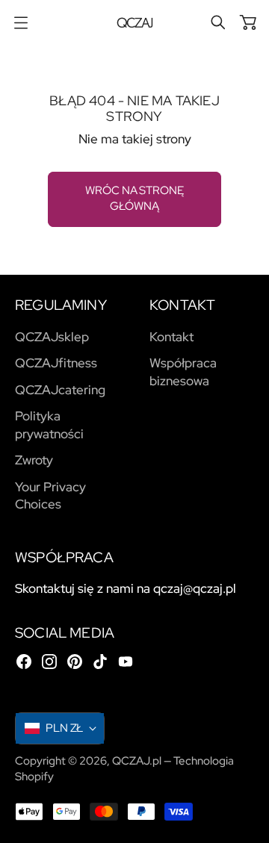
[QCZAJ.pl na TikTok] (100, 662)
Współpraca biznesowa (183, 372)
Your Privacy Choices (50, 496)
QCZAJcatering (60, 390)
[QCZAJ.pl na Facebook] (24, 662)
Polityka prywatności (49, 425)
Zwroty (34, 460)
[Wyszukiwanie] (218, 22)
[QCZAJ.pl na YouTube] (125, 662)
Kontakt (171, 337)
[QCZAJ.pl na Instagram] (49, 662)
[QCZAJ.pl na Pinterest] (75, 662)
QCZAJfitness (56, 363)
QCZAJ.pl (136, 760)
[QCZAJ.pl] (134, 22)
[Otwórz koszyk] (248, 22)
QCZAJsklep (52, 337)
